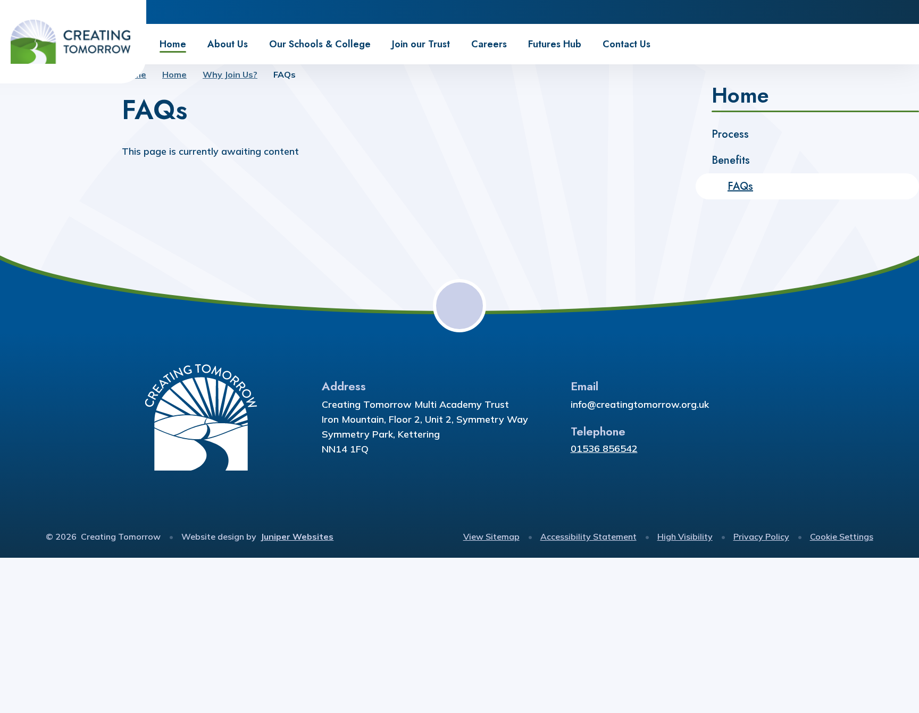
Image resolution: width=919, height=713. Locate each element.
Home (174, 74)
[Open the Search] (907, 12)
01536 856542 (604, 448)
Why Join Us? (230, 74)
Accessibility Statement (588, 536)
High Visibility (685, 536)
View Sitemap (491, 536)
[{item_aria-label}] (859, 12)
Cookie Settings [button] (841, 536)
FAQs (284, 74)
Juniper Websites (297, 536)
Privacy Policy (761, 536)
